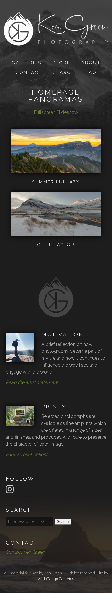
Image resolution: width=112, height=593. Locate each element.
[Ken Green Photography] (56, 42)
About (91, 62)
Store (61, 62)
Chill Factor (56, 245)
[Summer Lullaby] (56, 169)
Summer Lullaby (56, 182)
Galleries (26, 62)
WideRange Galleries (56, 579)
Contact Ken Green (25, 552)
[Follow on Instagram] (11, 488)
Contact (29, 72)
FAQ (91, 72)
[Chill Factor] (56, 232)
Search (64, 72)
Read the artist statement (32, 382)
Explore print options (27, 454)
